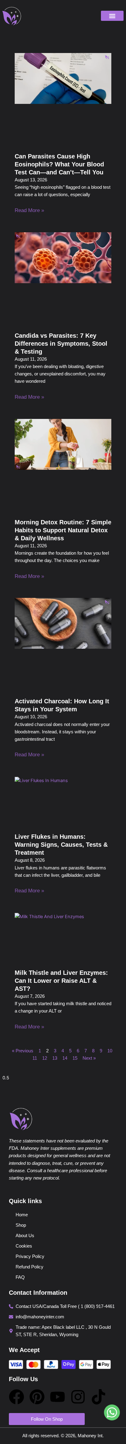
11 (34, 1058)
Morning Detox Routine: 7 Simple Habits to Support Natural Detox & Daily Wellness (63, 530)
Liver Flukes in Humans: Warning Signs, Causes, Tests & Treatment (61, 844)
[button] (112, 16)
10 (109, 1050)
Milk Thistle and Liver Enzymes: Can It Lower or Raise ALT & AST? (61, 980)
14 (64, 1058)
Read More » (29, 210)
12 (44, 1058)
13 (54, 1058)
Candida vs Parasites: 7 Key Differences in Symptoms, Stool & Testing (61, 343)
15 (74, 1058)
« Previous (22, 1050)
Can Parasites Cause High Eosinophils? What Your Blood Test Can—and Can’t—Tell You (59, 164)
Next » (89, 1058)
